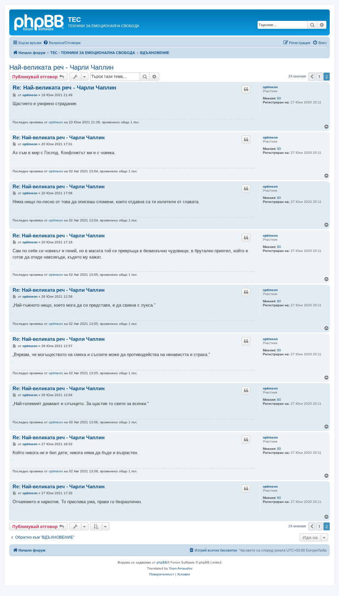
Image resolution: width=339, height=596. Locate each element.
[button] (312, 77)
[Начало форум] (39, 21)
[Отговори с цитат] (246, 89)
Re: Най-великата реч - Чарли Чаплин (64, 88)
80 (279, 98)
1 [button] (319, 77)
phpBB (162, 562)
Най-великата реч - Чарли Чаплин (61, 67)
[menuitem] (61, 43)
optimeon (270, 87)
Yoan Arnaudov (180, 568)
